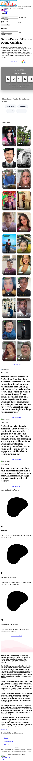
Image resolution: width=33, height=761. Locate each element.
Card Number (22, 17)
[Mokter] (9, 200)
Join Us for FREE (16, 417)
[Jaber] (9, 157)
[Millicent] (24, 265)
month (6, 19)
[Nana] (24, 286)
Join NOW (13, 62)
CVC (19, 23)
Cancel (3, 25)
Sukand (11, 111)
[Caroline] (24, 222)
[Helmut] (24, 136)
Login (5, 9)
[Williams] (24, 351)
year (7, 21)
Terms (6, 738)
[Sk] (9, 243)
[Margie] (24, 200)
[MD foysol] (24, 308)
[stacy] (9, 329)
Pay (8, 25)
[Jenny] (9, 222)
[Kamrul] (9, 265)
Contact (6, 744)
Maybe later (16, 399)
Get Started (4, 729)
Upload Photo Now (17, 395)
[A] (24, 329)
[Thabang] (9, 286)
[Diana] (24, 243)
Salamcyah (22, 111)
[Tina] (9, 179)
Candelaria (23, 106)
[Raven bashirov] (24, 157)
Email (19, 32)
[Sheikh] (9, 308)
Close (8, 757)
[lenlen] (9, 136)
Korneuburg (10, 106)
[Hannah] (9, 351)
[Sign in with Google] (24, 62)
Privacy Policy (8, 741)
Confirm (9, 34)
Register (6, 11)
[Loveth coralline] (24, 179)
